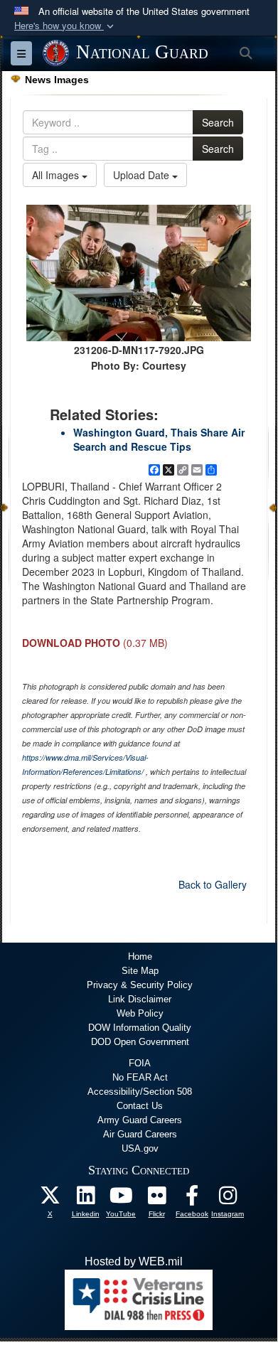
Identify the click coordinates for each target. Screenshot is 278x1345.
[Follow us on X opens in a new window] (50, 1199)
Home (140, 956)
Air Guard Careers (140, 1134)
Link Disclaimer (139, 999)
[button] (65, 25)
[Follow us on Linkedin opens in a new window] (85, 1199)
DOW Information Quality (139, 1027)
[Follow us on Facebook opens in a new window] (192, 1199)
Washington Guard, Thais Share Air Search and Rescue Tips (159, 439)
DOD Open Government (140, 1041)
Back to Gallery (212, 884)
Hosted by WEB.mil (134, 1261)
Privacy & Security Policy (140, 985)
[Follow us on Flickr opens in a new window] (156, 1199)
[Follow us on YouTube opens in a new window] (121, 1199)
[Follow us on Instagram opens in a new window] (227, 1199)
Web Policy (140, 1013)
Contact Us (140, 1105)
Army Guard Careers (139, 1120)
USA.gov (140, 1148)
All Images (57, 175)
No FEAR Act (140, 1077)
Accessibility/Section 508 (139, 1091)
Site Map (140, 970)
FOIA (140, 1063)
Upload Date (142, 175)
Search (218, 122)
